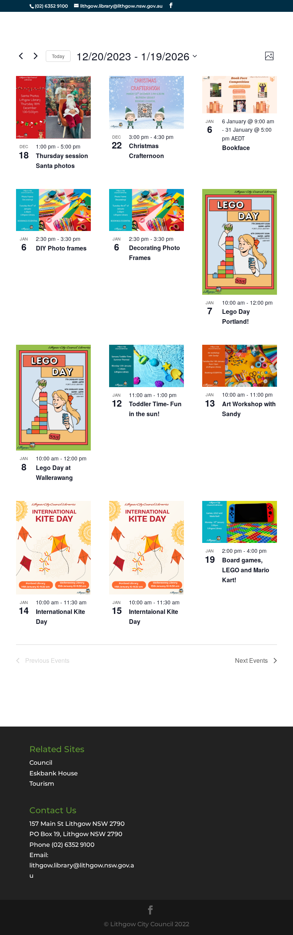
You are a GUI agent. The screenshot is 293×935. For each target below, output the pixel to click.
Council (40, 762)
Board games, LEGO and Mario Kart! (245, 570)
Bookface (236, 147)
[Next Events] (35, 56)
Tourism (41, 783)
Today (58, 56)
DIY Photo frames (61, 248)
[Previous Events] (20, 56)
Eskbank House (53, 773)
